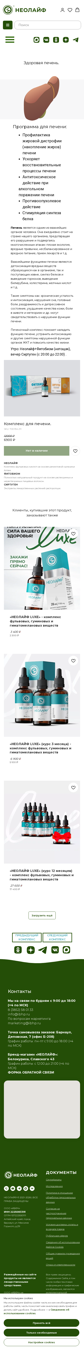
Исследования (54, 1186)
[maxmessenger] (25, 1188)
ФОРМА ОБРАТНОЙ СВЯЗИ (31, 1072)
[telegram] (19, 1188)
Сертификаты (54, 1179)
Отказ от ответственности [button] (60, 1264)
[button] (62, 10)
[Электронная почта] (12, 1188)
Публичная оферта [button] (57, 1235)
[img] (36, 40)
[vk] (32, 1188)
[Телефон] (6, 1188)
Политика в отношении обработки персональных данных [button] (61, 1197)
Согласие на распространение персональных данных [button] (59, 1213)
